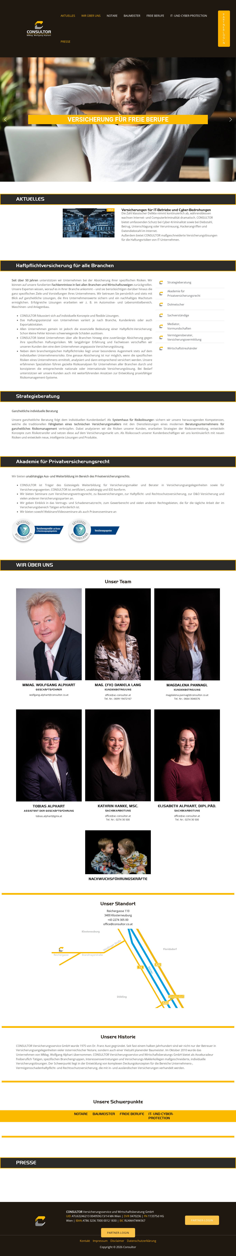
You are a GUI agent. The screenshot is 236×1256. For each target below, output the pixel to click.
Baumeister (132, 16)
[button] (224, 29)
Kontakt (85, 1241)
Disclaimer (117, 1241)
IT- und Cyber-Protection (188, 16)
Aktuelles (68, 16)
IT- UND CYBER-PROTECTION (160, 1116)
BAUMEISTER (103, 1114)
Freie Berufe (155, 16)
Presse (65, 42)
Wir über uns (91, 16)
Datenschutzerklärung (141, 1241)
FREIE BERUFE (132, 1114)
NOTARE (81, 1114)
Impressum (100, 1241)
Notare (112, 16)
